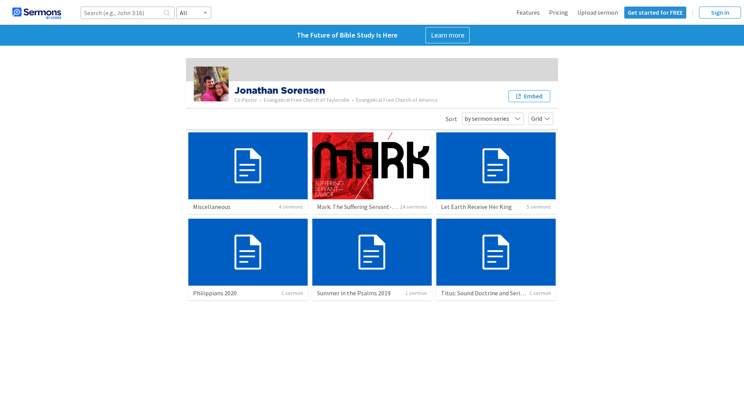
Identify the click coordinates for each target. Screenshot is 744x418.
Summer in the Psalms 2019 (354, 293)
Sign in (720, 12)
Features (528, 12)
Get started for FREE (655, 12)
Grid (536, 118)
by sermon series (487, 118)
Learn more (447, 35)
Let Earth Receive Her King (476, 207)
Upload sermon (597, 12)
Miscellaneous (212, 207)
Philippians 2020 (215, 293)
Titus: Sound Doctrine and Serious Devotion (498, 293)
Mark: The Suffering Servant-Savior (362, 207)
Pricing (558, 12)
